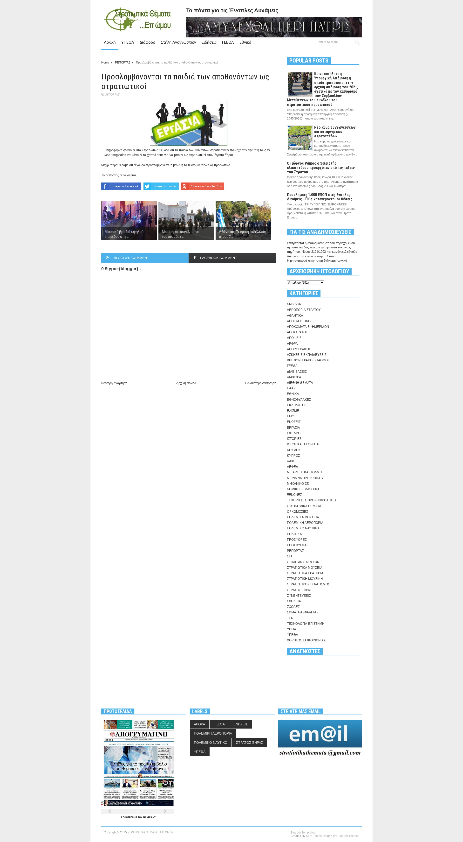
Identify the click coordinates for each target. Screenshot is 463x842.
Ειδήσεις (209, 42)
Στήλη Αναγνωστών (178, 42)
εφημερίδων (149, 816)
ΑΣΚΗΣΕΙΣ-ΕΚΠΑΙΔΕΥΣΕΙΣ (307, 355)
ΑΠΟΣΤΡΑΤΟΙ (297, 332)
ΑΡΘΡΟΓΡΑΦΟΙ (298, 349)
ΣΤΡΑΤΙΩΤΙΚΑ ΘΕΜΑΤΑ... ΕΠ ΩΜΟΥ (151, 832)
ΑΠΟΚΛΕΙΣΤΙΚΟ (299, 321)
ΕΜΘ (290, 416)
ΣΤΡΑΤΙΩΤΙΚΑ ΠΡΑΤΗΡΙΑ (305, 573)
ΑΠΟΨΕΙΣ (294, 338)
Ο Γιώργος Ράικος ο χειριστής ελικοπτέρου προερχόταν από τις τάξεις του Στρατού (321, 167)
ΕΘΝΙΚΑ (293, 394)
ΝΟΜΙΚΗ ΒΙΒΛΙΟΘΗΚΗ (303, 489)
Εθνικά (245, 42)
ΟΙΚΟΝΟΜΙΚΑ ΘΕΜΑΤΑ (304, 506)
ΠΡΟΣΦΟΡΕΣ (297, 539)
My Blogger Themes (346, 836)
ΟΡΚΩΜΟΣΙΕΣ (297, 511)
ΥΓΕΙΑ (291, 629)
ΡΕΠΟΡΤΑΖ (112, 94)
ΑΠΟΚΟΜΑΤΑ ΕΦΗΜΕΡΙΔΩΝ (308, 327)
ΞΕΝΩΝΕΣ (294, 495)
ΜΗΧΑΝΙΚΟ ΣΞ (298, 483)
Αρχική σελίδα (186, 383)
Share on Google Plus (206, 186)
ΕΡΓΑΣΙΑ (293, 427)
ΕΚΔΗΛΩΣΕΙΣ (297, 405)
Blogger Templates (303, 832)
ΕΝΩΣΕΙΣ (294, 422)
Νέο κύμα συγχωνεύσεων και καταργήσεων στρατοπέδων (334, 131)
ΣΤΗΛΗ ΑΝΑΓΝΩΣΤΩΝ (303, 562)
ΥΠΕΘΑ (127, 42)
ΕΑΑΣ (291, 388)
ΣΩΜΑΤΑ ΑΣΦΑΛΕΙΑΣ (302, 612)
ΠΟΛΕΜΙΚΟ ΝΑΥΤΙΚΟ (303, 528)
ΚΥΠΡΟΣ (293, 455)
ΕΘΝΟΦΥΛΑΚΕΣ (299, 399)
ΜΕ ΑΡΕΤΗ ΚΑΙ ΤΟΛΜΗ (304, 472)
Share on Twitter (165, 186)
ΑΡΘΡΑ (292, 343)
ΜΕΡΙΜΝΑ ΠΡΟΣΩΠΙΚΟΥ (305, 478)
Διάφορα (147, 42)
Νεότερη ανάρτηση (114, 383)
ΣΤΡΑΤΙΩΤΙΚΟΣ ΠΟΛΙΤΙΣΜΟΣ (308, 584)
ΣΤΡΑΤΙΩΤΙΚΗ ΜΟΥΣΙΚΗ (305, 579)
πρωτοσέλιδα (130, 816)
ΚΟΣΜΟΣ (293, 450)
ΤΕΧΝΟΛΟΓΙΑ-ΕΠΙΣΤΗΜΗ (305, 623)
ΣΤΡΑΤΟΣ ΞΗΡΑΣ (299, 590)
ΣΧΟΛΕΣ (293, 607)
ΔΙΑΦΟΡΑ (294, 377)
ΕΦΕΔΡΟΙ (294, 433)
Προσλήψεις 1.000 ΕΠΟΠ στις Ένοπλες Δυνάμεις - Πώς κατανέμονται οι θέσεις (319, 196)
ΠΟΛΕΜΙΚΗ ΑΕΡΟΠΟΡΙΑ (305, 523)
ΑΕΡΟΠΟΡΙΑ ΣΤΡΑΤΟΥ (304, 310)
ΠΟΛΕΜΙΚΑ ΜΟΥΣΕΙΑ (303, 517)
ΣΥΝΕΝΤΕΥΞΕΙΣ (299, 595)
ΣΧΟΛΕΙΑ (294, 601)
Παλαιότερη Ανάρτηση (260, 383)
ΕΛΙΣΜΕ (293, 411)
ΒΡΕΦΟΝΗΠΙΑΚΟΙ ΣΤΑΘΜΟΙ (308, 360)
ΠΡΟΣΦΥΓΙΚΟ (297, 545)
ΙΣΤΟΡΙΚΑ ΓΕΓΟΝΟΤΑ (303, 444)
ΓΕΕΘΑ (228, 42)
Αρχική (110, 42)
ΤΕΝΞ (291, 618)
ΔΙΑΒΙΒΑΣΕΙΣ (297, 371)
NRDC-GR (294, 304)
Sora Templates (316, 836)
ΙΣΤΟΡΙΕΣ (294, 439)
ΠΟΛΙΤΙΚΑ (294, 534)
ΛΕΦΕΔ (292, 467)
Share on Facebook (125, 186)
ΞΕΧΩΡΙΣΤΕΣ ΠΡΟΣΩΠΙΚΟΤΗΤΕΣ (312, 500)
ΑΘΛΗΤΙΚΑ (295, 315)
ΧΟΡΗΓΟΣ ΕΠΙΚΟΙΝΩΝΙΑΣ (306, 640)
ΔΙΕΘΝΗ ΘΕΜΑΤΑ (300, 383)
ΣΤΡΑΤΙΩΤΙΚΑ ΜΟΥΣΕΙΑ (304, 567)
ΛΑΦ (290, 461)
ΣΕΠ (290, 556)
